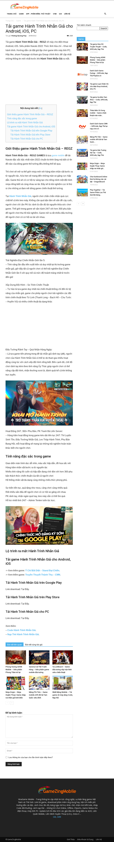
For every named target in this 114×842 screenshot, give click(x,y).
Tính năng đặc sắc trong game (22, 118)
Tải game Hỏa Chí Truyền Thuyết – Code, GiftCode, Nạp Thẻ (98, 46)
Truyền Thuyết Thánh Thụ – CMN (42, 575)
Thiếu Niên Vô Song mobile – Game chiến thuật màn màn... (98, 112)
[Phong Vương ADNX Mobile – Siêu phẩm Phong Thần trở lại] (16, 657)
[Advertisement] (39, 83)
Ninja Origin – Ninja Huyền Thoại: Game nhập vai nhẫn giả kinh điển (16, 695)
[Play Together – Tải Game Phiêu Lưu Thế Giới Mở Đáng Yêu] (82, 192)
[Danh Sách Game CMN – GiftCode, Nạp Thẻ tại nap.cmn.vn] (82, 126)
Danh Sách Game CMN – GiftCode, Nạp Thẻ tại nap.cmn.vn (98, 126)
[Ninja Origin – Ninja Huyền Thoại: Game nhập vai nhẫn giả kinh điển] (16, 683)
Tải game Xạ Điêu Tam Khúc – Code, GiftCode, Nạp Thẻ (99, 99)
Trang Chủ (11, 14)
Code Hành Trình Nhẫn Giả (21, 630)
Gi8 (60, 14)
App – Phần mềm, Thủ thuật (38, 14)
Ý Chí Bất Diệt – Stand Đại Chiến (42, 570)
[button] (105, 14)
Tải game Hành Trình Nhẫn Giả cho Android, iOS (31, 126)
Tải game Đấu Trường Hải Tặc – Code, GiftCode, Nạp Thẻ (98, 152)
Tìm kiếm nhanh (84, 25)
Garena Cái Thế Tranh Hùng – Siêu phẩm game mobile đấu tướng (39, 669)
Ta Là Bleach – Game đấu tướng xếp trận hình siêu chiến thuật (62, 669)
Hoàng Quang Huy (18, 36)
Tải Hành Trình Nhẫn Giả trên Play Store (30, 134)
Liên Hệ (67, 14)
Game (21, 14)
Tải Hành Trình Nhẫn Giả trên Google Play (31, 130)
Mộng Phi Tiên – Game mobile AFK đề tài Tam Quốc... (98, 139)
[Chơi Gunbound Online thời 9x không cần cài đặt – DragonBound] (82, 179)
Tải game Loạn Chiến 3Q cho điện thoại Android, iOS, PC (99, 86)
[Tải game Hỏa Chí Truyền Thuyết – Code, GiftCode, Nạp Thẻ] (82, 47)
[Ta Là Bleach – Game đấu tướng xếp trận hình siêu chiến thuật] (62, 657)
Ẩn (40, 108)
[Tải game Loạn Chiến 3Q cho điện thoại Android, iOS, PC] (82, 86)
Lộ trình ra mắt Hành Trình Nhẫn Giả (25, 122)
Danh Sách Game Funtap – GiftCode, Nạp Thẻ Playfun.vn (99, 73)
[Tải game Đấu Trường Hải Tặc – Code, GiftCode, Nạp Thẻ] (82, 153)
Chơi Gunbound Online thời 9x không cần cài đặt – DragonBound (98, 179)
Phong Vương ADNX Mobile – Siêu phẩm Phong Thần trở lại (14, 669)
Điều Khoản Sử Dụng (85, 839)
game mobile (58, 155)
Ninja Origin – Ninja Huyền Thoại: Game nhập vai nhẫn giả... (97, 165)
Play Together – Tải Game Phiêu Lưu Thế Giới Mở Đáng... (98, 192)
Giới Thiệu (71, 839)
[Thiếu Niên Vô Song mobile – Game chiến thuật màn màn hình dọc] (82, 113)
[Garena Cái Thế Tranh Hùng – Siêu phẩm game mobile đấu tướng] (39, 657)
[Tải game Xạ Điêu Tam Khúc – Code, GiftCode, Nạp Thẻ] (82, 100)
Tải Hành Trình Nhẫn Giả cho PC (26, 139)
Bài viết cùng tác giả (33, 645)
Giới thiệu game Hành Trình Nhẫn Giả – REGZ (30, 114)
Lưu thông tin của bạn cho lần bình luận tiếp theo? (30, 757)
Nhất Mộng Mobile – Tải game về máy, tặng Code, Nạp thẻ (62, 695)
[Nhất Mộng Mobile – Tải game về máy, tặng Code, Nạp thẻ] (62, 683)
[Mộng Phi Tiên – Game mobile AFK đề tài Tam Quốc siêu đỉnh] (39, 683)
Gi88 (59, 817)
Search (104, 28)
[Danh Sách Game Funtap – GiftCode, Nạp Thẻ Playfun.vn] (82, 73)
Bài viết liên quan (14, 645)
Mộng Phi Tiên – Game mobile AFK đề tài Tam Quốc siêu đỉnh (38, 695)
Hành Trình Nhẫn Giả (20, 196)
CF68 (54, 14)
